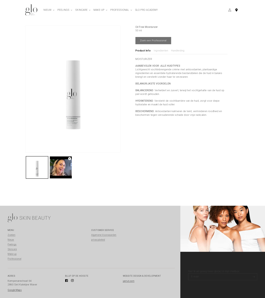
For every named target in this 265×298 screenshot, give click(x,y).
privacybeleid (98, 239)
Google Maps (15, 290)
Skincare (12, 249)
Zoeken (11, 235)
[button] (49, 10)
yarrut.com (128, 281)
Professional (14, 258)
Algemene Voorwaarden (103, 235)
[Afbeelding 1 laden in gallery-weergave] (37, 167)
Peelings (12, 244)
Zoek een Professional (153, 40)
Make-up (12, 254)
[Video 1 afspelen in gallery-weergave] (61, 167)
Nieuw (11, 239)
